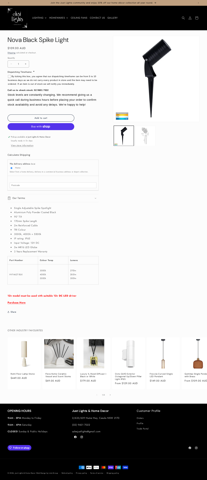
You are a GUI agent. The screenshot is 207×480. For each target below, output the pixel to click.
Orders (140, 418)
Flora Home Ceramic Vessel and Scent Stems (58, 375)
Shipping (11, 52)
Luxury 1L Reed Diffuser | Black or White (93, 375)
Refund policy (67, 473)
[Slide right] (110, 395)
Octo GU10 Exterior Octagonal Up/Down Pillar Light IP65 (128, 376)
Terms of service (96, 473)
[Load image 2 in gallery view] (145, 136)
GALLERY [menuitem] (112, 18)
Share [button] (13, 311)
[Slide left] (96, 395)
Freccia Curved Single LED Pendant (161, 375)
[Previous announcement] (8, 3)
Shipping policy (113, 473)
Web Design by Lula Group (47, 473)
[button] (183, 18)
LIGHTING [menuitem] (37, 18)
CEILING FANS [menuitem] (79, 18)
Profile (140, 423)
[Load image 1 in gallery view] (124, 136)
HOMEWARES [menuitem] (57, 18)
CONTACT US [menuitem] (97, 18)
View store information (22, 145)
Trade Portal (143, 428)
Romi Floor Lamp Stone (23, 374)
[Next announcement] (198, 3)
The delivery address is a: (22, 163)
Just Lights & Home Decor (25, 473)
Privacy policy (81, 473)
